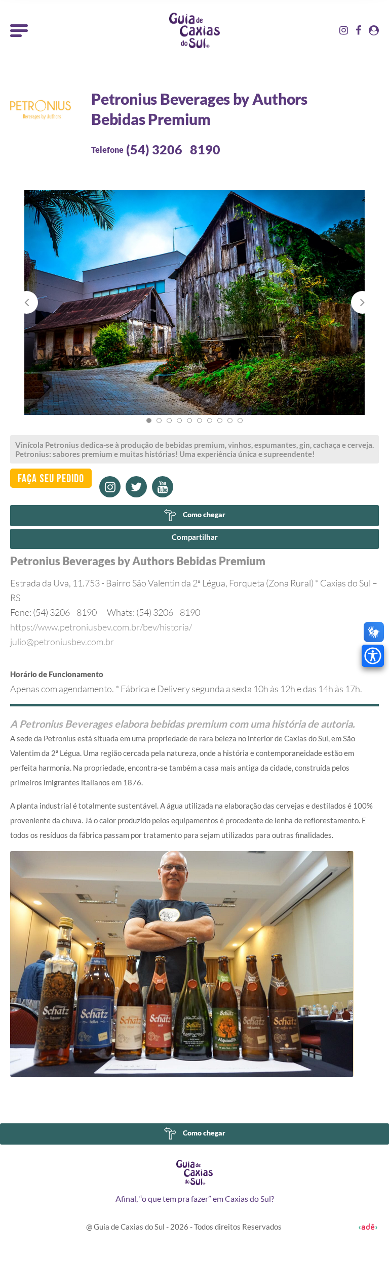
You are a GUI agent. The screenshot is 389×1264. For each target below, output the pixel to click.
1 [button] (149, 420)
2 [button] (159, 420)
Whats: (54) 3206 (153, 612)
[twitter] (136, 486)
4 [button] (179, 420)
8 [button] (220, 420)
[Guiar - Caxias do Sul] (194, 30)
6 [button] (200, 420)
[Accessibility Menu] (373, 656)
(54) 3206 (173, 149)
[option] (194, 312)
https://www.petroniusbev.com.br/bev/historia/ (101, 627)
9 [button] (230, 420)
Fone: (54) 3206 (53, 612)
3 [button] (169, 420)
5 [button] (189, 420)
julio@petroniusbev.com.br (62, 641)
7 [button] (210, 420)
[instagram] (110, 486)
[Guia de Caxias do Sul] (194, 1172)
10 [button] (240, 420)
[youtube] (162, 486)
